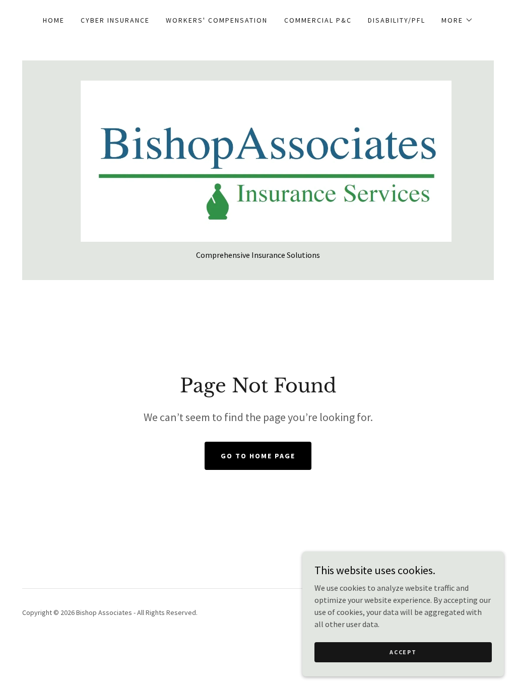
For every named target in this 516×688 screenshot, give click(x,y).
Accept (403, 652)
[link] (258, 160)
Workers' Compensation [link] (217, 20)
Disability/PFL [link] (396, 20)
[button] (457, 20)
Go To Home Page (258, 455)
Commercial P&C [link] (318, 20)
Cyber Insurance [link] (115, 20)
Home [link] (53, 20)
